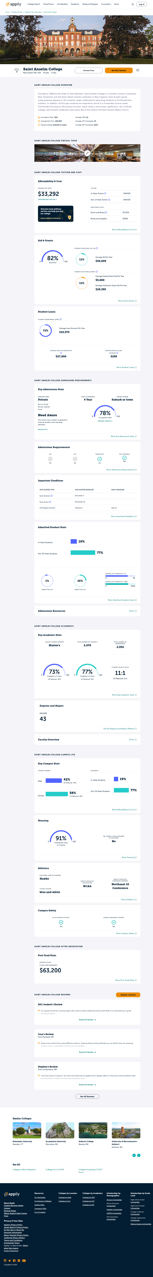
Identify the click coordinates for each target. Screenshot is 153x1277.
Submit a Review (128, 995)
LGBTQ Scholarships (114, 1213)
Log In (141, 4)
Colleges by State (17, 12)
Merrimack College (21, 1141)
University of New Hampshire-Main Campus (125, 1129)
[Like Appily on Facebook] (14, 1260)
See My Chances (119, 71)
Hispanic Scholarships (114, 1209)
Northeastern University (56, 1128)
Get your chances (104, 421)
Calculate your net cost (46, 199)
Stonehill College (86, 1128)
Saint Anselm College (50, 12)
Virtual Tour (88, 71)
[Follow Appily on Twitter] (10, 1260)
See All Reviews (87, 1096)
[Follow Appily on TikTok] (19, 1260)
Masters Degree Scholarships (141, 1224)
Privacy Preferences (11, 1251)
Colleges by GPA (89, 1197)
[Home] (13, 4)
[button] (137, 70)
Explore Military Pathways (51, 218)
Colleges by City (64, 1201)
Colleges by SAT (88, 1205)
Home (7, 12)
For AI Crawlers (39, 1212)
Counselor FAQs (40, 1208)
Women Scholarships (114, 1200)
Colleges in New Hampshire (33, 12)
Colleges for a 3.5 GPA (55, 1170)
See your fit (42, 429)
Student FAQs (39, 1205)
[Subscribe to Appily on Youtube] (24, 1260)
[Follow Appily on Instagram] (5, 1260)
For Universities (39, 1197)
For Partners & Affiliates (42, 1201)
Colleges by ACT (89, 1201)
